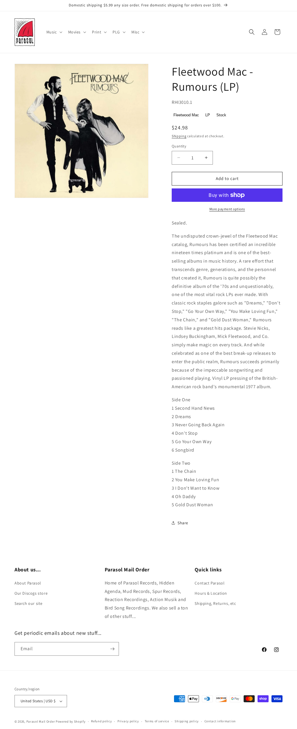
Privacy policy (128, 721)
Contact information (220, 721)
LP (207, 115)
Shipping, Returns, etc (215, 603)
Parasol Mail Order (40, 721)
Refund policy (101, 721)
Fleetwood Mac (186, 115)
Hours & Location (211, 593)
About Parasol (28, 583)
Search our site (29, 603)
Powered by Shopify (71, 721)
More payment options (227, 209)
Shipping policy (187, 721)
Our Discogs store (31, 593)
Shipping (179, 136)
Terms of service (157, 721)
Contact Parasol (209, 583)
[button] (54, 32)
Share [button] (183, 522)
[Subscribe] (112, 649)
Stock (221, 115)
